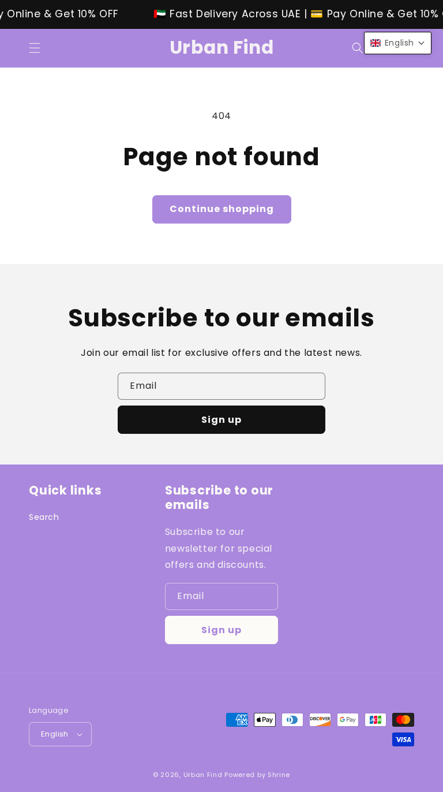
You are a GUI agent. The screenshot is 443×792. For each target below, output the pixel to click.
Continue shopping (222, 208)
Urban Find (203, 774)
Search (44, 517)
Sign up (221, 419)
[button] (34, 48)
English (55, 733)
